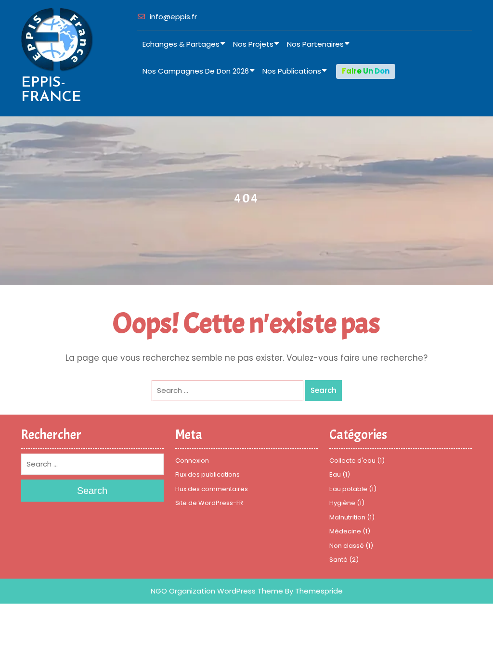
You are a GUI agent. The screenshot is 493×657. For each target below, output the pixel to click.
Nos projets (253, 44)
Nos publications (291, 71)
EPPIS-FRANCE (51, 90)
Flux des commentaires (211, 488)
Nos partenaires (315, 44)
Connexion (192, 460)
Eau (335, 474)
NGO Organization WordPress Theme (217, 591)
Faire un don (365, 71)
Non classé (346, 545)
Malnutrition (347, 517)
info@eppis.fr (173, 17)
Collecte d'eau (352, 460)
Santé (338, 559)
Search (324, 390)
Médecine (345, 531)
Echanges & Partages (181, 44)
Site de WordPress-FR (209, 502)
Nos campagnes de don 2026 (196, 71)
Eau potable (348, 488)
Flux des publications (207, 474)
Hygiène (342, 502)
